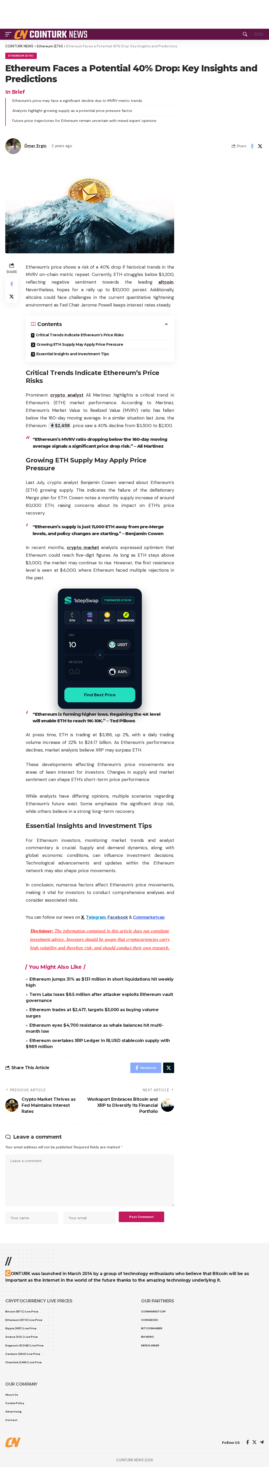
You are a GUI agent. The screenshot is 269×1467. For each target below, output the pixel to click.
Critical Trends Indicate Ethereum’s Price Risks (80, 335)
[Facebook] (247, 1443)
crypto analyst (66, 395)
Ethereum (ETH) (21, 55)
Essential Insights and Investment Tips (72, 354)
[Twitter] (254, 1443)
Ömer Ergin (35, 146)
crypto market (83, 547)
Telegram (96, 917)
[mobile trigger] (9, 34)
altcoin (165, 282)
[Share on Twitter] (260, 146)
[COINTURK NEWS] (51, 34)
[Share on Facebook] (252, 146)
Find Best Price (100, 695)
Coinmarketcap (149, 917)
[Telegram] (262, 1443)
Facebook (117, 917)
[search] (245, 34)
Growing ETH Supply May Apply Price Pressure (80, 344)
